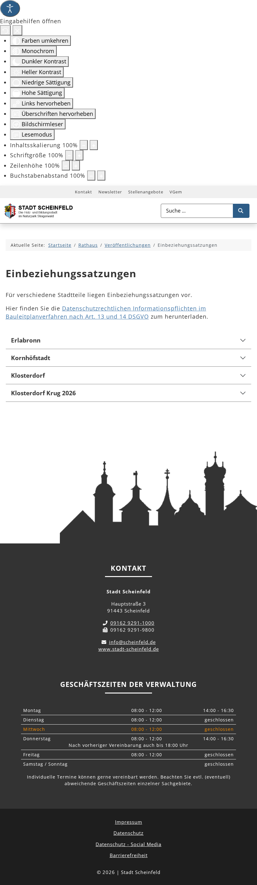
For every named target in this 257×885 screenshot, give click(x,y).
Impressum (128, 822)
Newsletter (110, 192)
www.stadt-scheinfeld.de (128, 649)
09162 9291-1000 (132, 623)
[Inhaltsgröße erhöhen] (94, 145)
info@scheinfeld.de (132, 642)
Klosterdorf (28, 375)
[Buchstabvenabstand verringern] (91, 175)
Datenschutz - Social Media (128, 844)
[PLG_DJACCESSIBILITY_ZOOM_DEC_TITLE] (84, 145)
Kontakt (83, 192)
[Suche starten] (241, 211)
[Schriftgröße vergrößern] (79, 155)
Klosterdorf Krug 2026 (43, 393)
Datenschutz (128, 833)
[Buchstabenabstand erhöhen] (101, 175)
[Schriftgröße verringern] (69, 155)
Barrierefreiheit (129, 855)
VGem (176, 192)
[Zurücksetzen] (5, 30)
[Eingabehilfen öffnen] (10, 8)
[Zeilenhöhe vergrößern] (76, 165)
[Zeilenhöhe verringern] (66, 165)
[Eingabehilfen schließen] (17, 30)
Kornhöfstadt (30, 357)
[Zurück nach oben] (246, 852)
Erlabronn (25, 340)
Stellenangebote (145, 192)
